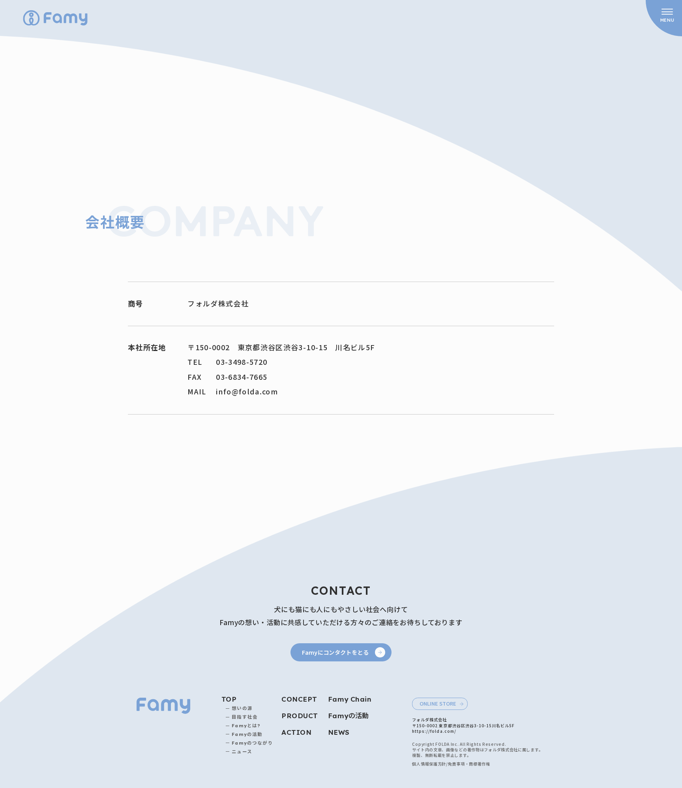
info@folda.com (247, 391)
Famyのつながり (252, 743)
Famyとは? (246, 725)
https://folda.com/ (434, 731)
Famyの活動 (247, 734)
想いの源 (242, 708)
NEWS (339, 732)
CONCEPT (299, 699)
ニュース (242, 751)
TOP (228, 699)
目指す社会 (245, 717)
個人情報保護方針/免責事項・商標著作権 (451, 764)
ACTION (296, 732)
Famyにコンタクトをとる (335, 652)
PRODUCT (299, 715)
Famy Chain (349, 699)
